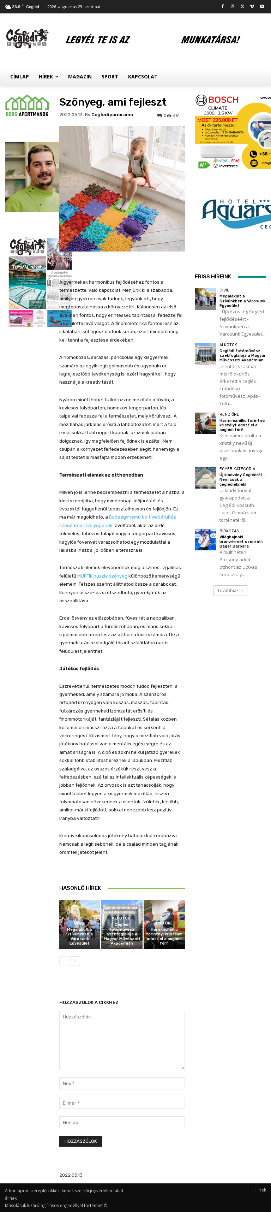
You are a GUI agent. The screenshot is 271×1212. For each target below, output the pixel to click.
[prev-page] (63, 960)
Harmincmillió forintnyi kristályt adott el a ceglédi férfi (164, 936)
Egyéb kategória (237, 469)
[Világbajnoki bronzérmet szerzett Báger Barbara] (205, 540)
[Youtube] (262, 7)
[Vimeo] (252, 7)
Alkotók (121, 918)
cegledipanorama (112, 114)
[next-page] (75, 960)
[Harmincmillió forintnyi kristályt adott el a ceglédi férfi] (205, 423)
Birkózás (229, 531)
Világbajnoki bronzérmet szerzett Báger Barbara (241, 542)
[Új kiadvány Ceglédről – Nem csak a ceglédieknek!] (205, 478)
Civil (79, 923)
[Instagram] (233, 7)
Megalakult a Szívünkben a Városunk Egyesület (79, 936)
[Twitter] (243, 7)
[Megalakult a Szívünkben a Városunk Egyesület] (205, 299)
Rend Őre (163, 923)
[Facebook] (223, 7)
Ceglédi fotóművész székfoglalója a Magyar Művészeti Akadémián (122, 934)
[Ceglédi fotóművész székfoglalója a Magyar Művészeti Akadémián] (205, 354)
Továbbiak (228, 590)
